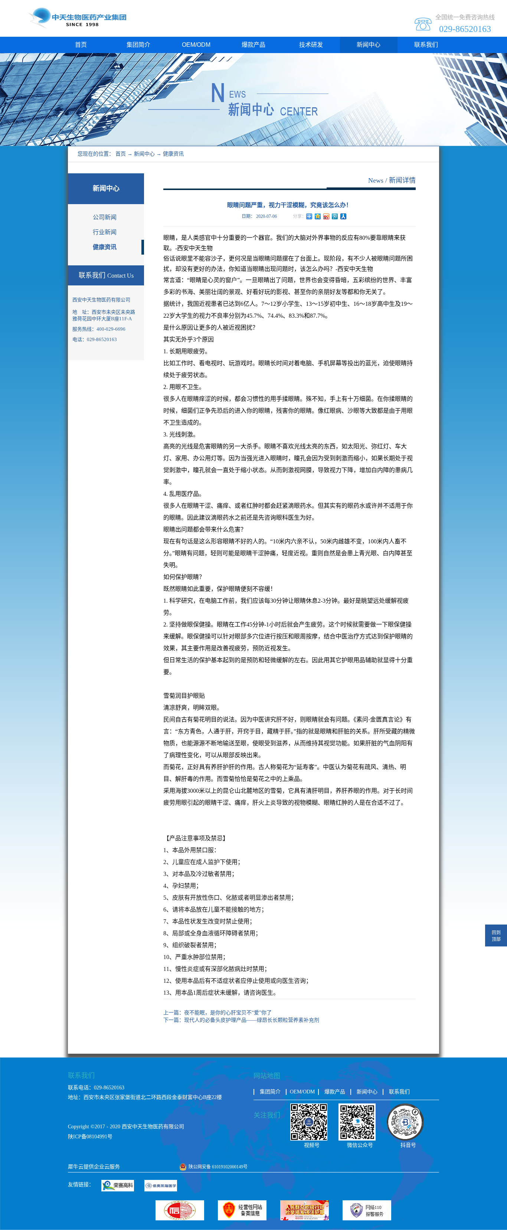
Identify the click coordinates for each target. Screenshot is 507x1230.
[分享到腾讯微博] (335, 216)
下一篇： (241, 1020)
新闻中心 (144, 154)
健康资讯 (173, 154)
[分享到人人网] (343, 216)
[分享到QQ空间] (318, 216)
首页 (81, 45)
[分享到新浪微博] (326, 216)
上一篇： (217, 1012)
